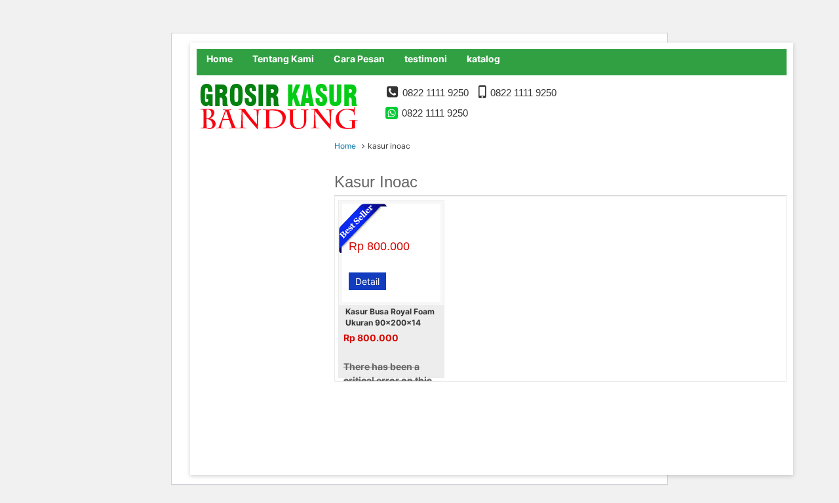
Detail (367, 281)
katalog (483, 58)
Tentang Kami (283, 58)
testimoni (425, 58)
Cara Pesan (359, 58)
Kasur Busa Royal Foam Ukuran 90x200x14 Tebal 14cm (390, 323)
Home (219, 58)
